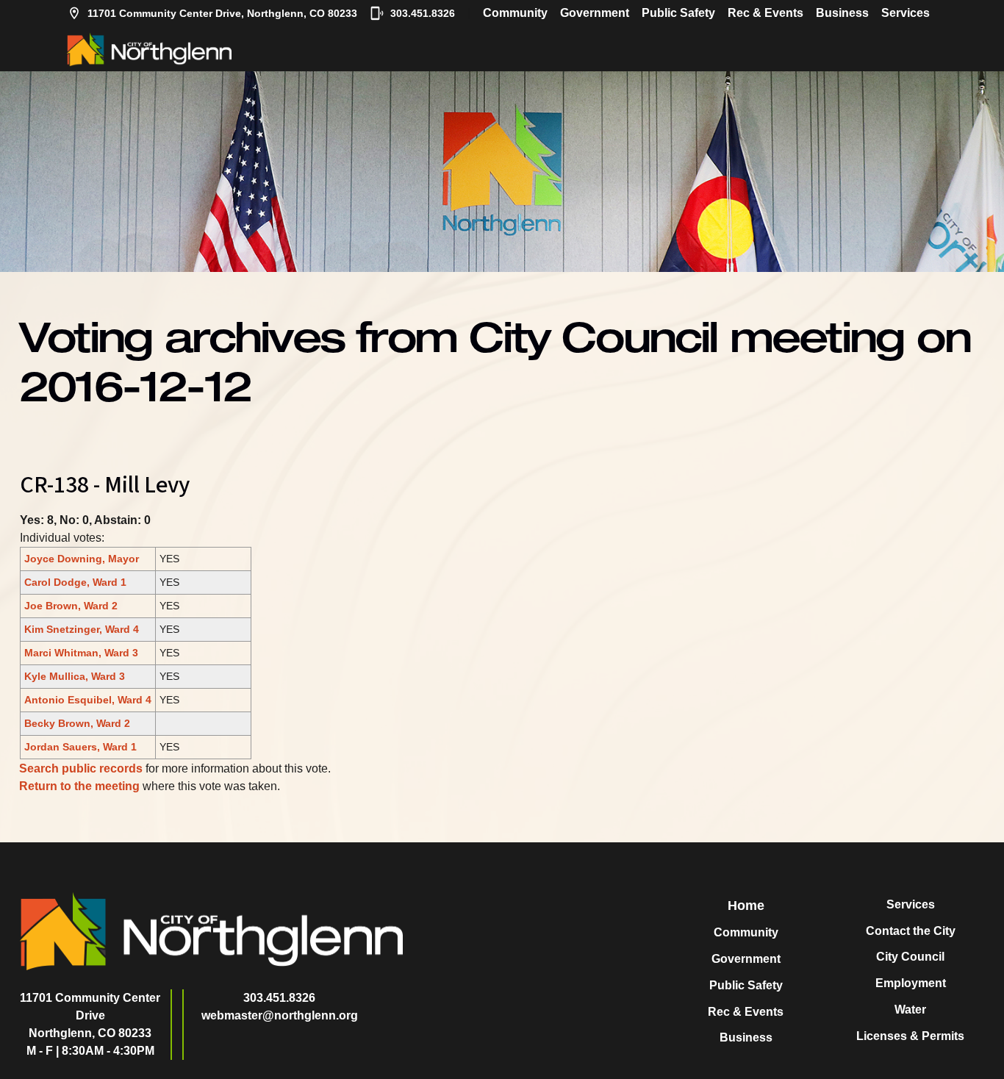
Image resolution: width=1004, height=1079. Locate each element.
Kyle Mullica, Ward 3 (74, 676)
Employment (910, 983)
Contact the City (910, 931)
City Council (910, 956)
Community (515, 13)
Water (910, 1009)
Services (905, 13)
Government (594, 13)
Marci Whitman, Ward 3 (81, 653)
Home (746, 905)
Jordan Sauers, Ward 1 (80, 747)
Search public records (81, 768)
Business (842, 13)
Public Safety (678, 13)
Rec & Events (765, 13)
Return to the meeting (79, 786)
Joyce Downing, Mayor (81, 558)
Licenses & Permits (910, 1036)
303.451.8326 (422, 13)
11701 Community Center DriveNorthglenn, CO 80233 (90, 1015)
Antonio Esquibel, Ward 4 (87, 700)
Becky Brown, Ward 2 (77, 723)
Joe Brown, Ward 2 (71, 606)
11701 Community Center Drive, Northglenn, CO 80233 (222, 13)
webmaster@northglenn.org (279, 1015)
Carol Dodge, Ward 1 (75, 582)
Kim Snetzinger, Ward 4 (81, 629)
